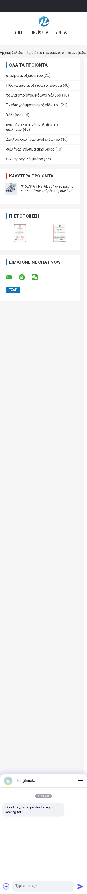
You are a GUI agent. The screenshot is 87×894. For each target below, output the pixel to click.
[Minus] (80, 781)
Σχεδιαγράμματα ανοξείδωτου (33, 105)
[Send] (80, 886)
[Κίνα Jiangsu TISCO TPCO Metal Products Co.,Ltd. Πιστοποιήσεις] (20, 233)
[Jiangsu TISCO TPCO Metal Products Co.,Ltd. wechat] (38, 277)
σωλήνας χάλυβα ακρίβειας (30, 149)
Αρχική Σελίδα (11, 53)
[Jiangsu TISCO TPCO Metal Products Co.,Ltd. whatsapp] (25, 277)
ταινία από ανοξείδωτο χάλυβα (33, 95)
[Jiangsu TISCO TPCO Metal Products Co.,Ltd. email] (12, 277)
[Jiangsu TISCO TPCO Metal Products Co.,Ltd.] (43, 21)
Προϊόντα (39, 32)
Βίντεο (61, 32)
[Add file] (6, 886)
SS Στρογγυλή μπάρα (24, 159)
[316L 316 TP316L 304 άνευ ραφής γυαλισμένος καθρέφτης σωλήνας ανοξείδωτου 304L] (10, 189)
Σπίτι (18, 32)
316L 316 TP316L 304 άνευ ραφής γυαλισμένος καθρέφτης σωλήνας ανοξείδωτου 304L (47, 190)
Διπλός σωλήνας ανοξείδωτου (33, 139)
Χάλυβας (14, 115)
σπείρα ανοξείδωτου (24, 75)
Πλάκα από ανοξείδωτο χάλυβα (34, 85)
